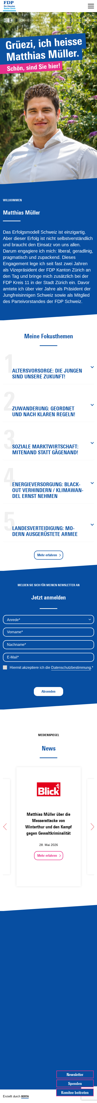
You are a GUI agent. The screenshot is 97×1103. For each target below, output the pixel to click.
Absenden (48, 691)
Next (92, 826)
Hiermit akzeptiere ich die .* (51, 667)
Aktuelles (48, 946)
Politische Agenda (48, 956)
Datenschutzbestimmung (71, 667)
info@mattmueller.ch (48, 1050)
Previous (5, 826)
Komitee (48, 975)
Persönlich (48, 965)
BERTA (25, 1096)
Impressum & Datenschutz (48, 1071)
